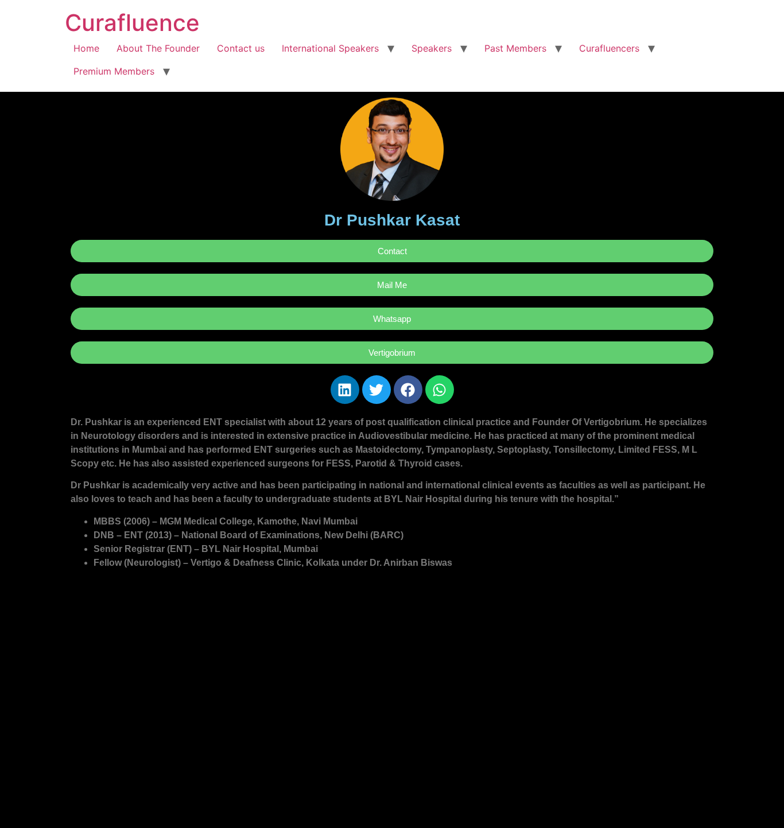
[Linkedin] (345, 389)
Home (86, 48)
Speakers (432, 48)
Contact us (241, 48)
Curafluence (132, 23)
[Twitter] (376, 389)
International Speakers (330, 48)
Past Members (515, 48)
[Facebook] (408, 389)
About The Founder (158, 48)
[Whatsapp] (439, 389)
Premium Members (113, 71)
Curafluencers (609, 48)
